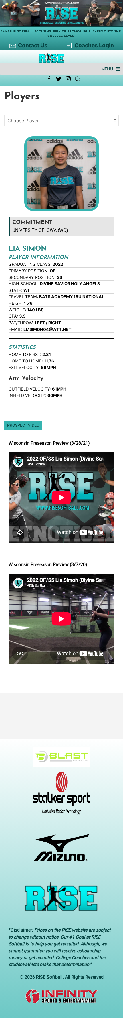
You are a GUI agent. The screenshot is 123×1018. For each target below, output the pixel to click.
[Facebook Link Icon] (49, 79)
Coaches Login (94, 45)
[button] (107, 69)
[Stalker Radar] (59, 795)
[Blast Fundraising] (59, 760)
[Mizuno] (59, 850)
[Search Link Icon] (77, 79)
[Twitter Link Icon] (58, 79)
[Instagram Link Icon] (68, 79)
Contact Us (32, 45)
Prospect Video (23, 425)
